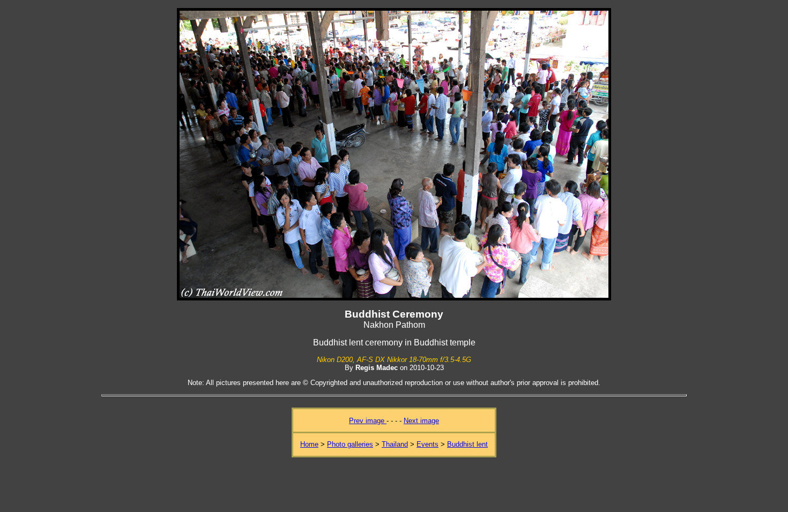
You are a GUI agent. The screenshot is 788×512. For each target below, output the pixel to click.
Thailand (395, 444)
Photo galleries (350, 444)
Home (309, 444)
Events (427, 444)
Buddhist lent (467, 444)
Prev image (367, 421)
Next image (421, 421)
